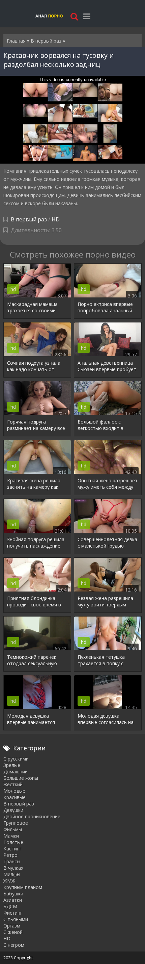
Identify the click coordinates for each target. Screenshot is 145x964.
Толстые (13, 842)
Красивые (14, 797)
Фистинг (12, 913)
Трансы (11, 861)
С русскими (16, 758)
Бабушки (13, 893)
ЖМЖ (9, 880)
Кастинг (12, 848)
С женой (13, 932)
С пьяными (15, 919)
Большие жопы (20, 778)
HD (56, 219)
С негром (13, 945)
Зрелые (11, 765)
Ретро (10, 855)
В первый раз (29, 219)
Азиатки (12, 900)
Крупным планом (22, 887)
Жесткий (13, 784)
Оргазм (11, 925)
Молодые (14, 791)
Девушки (13, 810)
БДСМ (10, 906)
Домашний (15, 771)
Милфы (11, 874)
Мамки (11, 836)
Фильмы (12, 829)
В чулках (13, 868)
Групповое (15, 823)
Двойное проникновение (31, 816)
